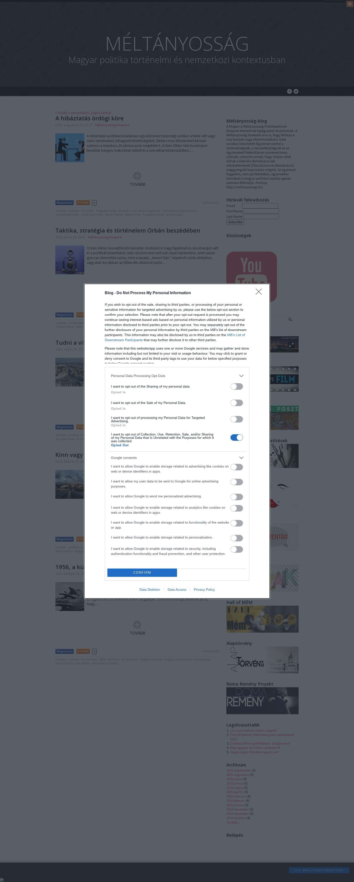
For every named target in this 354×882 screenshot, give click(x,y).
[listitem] (177, 375)
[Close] (260, 293)
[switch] (236, 386)
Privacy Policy (204, 589)
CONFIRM (142, 572)
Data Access (177, 589)
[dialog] (177, 441)
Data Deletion (149, 589)
